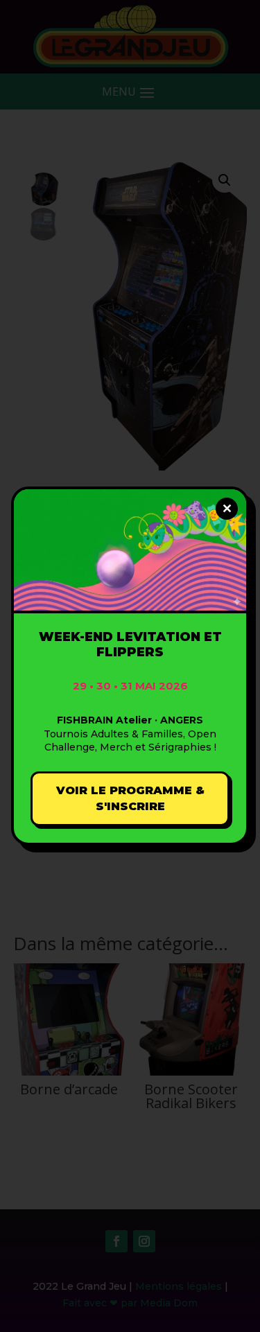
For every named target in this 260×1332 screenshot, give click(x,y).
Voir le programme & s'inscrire (130, 799)
